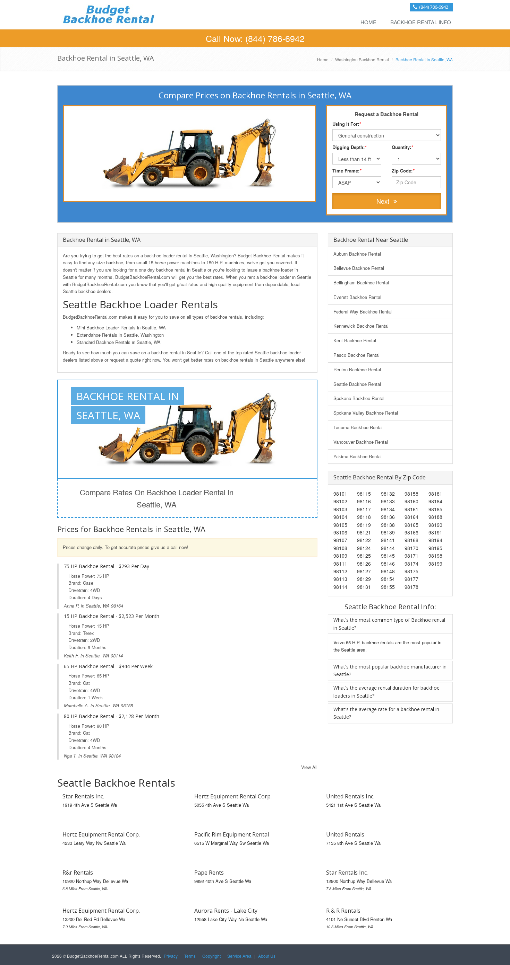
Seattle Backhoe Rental (357, 384)
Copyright (211, 956)
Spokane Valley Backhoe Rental (365, 412)
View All (309, 767)
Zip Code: (403, 170)
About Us (266, 956)
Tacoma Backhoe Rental (358, 427)
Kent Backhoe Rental (354, 340)
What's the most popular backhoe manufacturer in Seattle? (390, 670)
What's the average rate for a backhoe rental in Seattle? (386, 713)
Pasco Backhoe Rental (356, 355)
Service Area (239, 956)
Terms (190, 956)
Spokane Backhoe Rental (358, 398)
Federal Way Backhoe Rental (362, 311)
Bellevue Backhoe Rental (358, 268)
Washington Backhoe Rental (362, 59)
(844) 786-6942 (433, 7)
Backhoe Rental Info (420, 22)
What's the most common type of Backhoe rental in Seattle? (389, 624)
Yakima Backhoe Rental (357, 456)
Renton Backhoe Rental (357, 369)
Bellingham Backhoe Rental (361, 282)
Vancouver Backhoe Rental (360, 442)
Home (368, 22)
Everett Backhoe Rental (357, 297)
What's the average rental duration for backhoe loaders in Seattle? (386, 691)
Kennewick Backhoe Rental (361, 325)
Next (383, 200)
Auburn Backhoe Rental (357, 253)
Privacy (171, 956)
